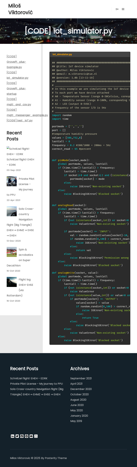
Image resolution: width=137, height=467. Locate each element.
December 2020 (81, 389)
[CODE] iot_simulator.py (17, 75)
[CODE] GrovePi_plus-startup (16, 88)
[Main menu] (123, 9)
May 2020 (76, 410)
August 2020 (78, 400)
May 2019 (76, 421)
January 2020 (79, 416)
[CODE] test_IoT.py (20, 120)
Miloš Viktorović (20, 9)
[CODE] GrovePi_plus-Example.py (16, 62)
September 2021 (81, 378)
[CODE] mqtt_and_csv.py (19, 101)
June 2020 (77, 405)
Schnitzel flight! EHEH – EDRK (28, 378)
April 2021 (76, 384)
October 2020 (79, 394)
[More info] (117, 9)
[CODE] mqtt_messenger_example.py (20, 112)
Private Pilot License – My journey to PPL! (36, 384)
